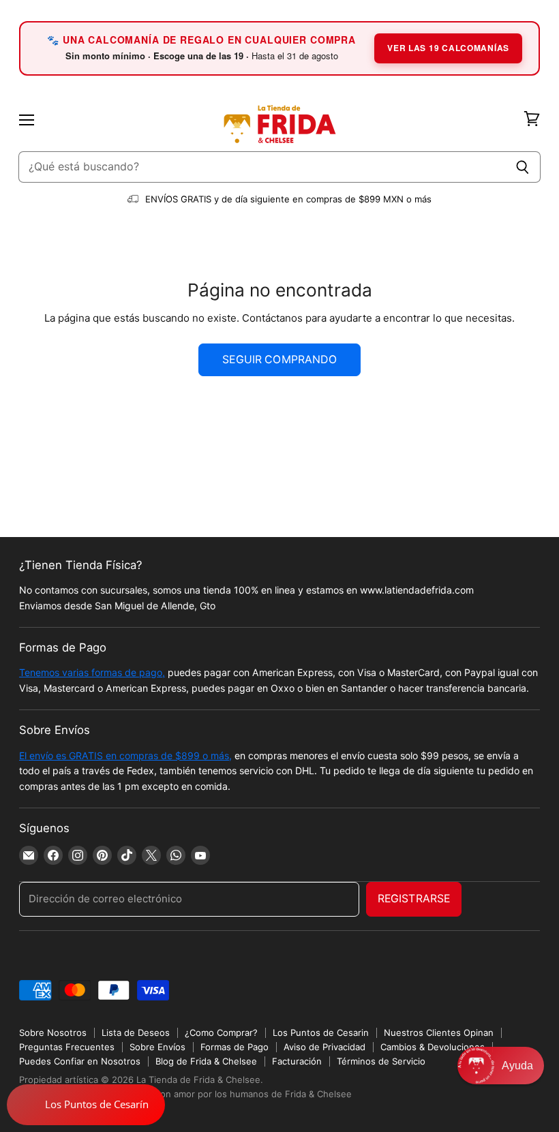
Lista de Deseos (136, 1032)
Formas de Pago (234, 1046)
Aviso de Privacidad (324, 1046)
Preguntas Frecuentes (67, 1046)
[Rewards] (86, 1104)
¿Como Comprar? (221, 1032)
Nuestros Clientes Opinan (439, 1032)
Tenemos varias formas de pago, (92, 672)
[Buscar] (522, 167)
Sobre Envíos (157, 1046)
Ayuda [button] (517, 1065)
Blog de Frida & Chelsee (206, 1061)
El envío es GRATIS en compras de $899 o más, (125, 755)
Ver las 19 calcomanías (448, 48)
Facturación (297, 1061)
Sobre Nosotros (53, 1032)
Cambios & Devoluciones (432, 1046)
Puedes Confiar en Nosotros (79, 1061)
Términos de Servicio (381, 1061)
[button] (500, 1065)
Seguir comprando (279, 359)
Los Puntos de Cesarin (321, 1032)
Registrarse (414, 898)
